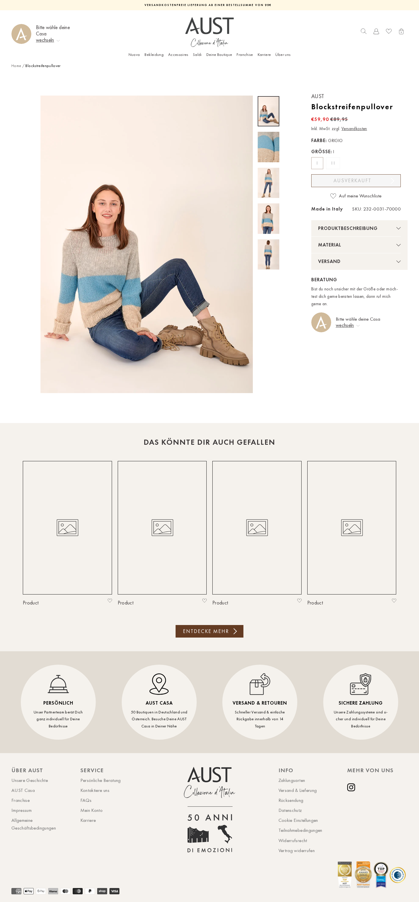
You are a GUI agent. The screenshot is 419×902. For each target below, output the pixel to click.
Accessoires (178, 54)
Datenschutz (290, 810)
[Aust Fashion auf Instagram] (352, 787)
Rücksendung (291, 800)
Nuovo (134, 54)
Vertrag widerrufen (296, 850)
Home (16, 65)
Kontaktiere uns (94, 790)
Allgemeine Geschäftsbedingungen (33, 824)
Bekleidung (154, 54)
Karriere (264, 54)
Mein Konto (91, 810)
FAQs (85, 800)
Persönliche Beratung (100, 780)
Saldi (197, 54)
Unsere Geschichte (29, 780)
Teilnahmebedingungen (300, 830)
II (333, 163)
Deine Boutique (219, 54)
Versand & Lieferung (297, 790)
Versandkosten (354, 128)
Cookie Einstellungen (298, 820)
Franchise (245, 54)
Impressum (21, 810)
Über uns (282, 54)
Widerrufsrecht (292, 840)
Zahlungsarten (291, 780)
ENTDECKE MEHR (206, 631)
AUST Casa (23, 790)
